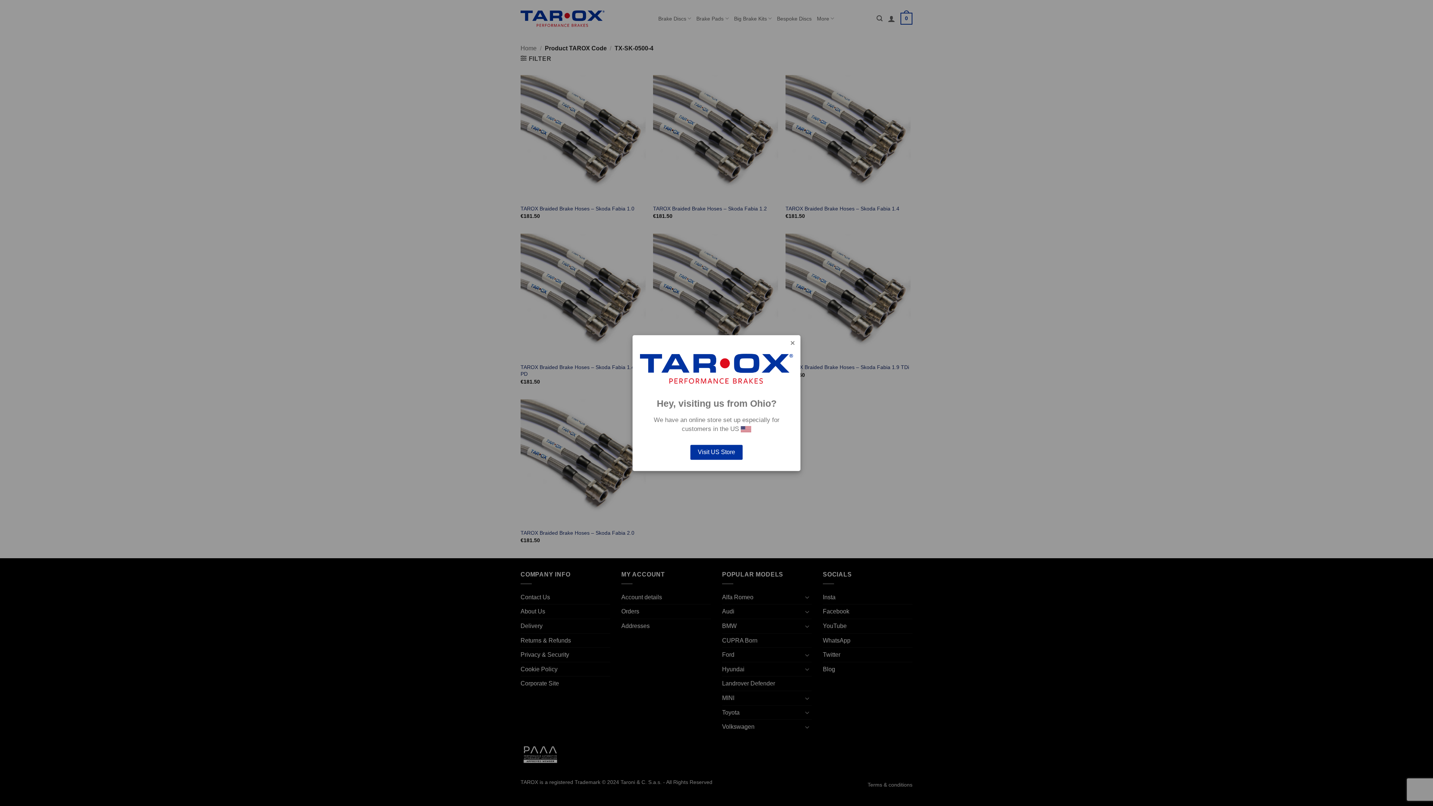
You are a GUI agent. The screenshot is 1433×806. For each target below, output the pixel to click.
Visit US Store (716, 452)
